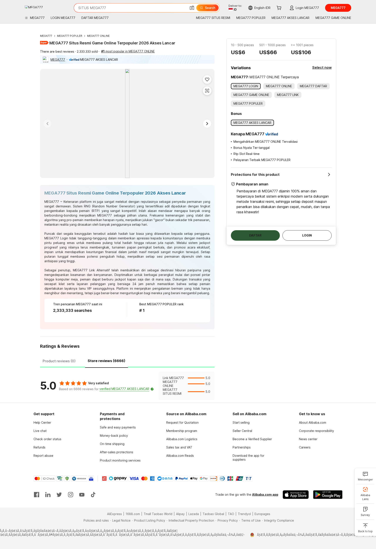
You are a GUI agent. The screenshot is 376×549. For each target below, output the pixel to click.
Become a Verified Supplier (252, 439)
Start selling (241, 422)
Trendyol (244, 514)
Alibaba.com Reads (180, 455)
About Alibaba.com (312, 422)
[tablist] (127, 360)
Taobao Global (213, 514)
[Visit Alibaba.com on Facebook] (37, 495)
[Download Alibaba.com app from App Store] (296, 494)
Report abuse (43, 455)
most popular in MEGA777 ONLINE (128, 51)
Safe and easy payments (118, 427)
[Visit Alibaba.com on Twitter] (59, 495)
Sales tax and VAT (179, 447)
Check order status (47, 439)
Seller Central (242, 431)
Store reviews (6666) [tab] (106, 361)
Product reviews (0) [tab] (59, 361)
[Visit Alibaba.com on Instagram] (70, 495)
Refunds (39, 447)
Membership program (181, 431)
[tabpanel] (127, 386)
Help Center (42, 422)
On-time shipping (112, 444)
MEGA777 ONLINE (98, 35)
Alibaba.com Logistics (181, 439)
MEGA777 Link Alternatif (91, 270)
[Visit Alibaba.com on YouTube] (82, 495)
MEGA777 (46, 35)
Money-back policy (114, 435)
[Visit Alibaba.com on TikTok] (93, 495)
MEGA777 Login (56, 238)
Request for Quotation (182, 422)
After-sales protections (116, 452)
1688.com (133, 514)
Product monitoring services (120, 460)
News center (308, 439)
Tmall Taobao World (158, 514)
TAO (231, 514)
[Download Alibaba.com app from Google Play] (327, 494)
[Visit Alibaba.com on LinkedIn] (48, 495)
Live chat (40, 431)
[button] (192, 7)
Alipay (180, 514)
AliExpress (114, 514)
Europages (262, 514)
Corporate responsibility (316, 431)
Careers (305, 447)
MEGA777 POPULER (69, 35)
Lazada (193, 514)
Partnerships (242, 447)
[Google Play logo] (34, 6)
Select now (322, 67)
